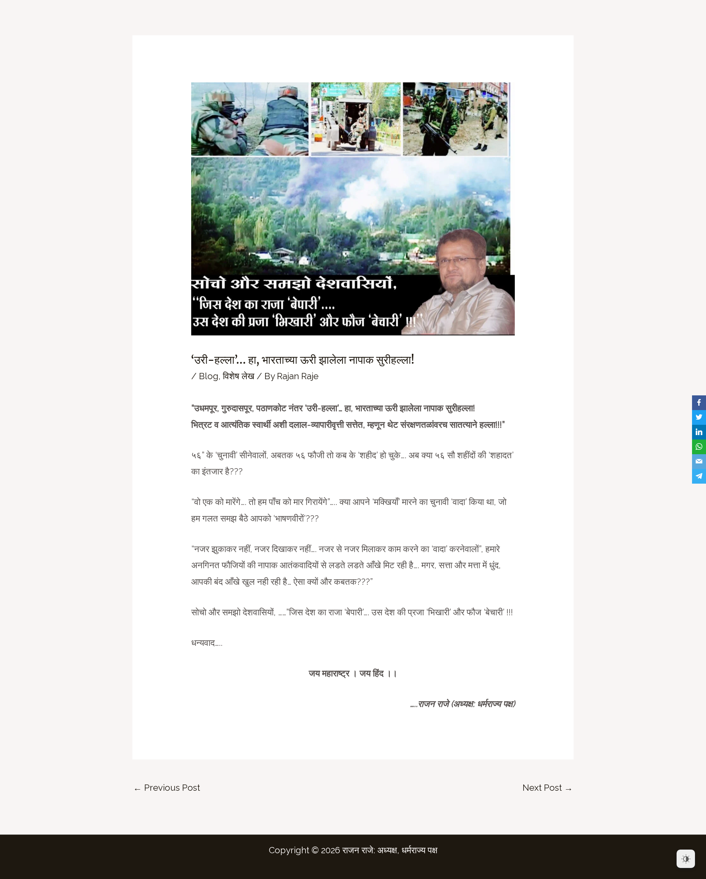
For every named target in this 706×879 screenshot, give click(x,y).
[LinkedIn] (699, 432)
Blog (208, 376)
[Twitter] (699, 417)
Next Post (548, 787)
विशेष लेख (238, 376)
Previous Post (166, 787)
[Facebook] (699, 402)
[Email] (699, 461)
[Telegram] (699, 476)
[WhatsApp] (699, 447)
